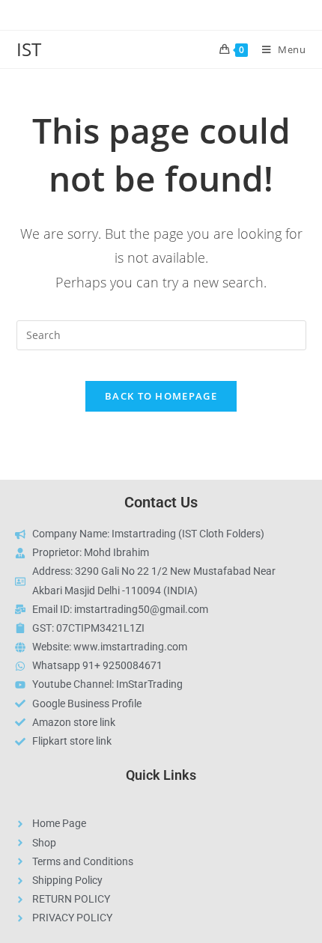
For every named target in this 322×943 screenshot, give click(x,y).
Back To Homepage (161, 396)
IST (28, 49)
